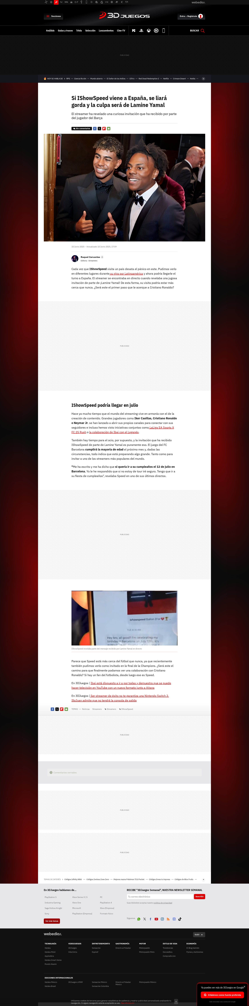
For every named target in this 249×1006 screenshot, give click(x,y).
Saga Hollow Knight (53, 908)
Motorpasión (144, 948)
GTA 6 (132, 78)
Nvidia (192, 78)
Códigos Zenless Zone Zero (97, 879)
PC (101, 897)
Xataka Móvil (50, 952)
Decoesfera (167, 952)
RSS (168, 918)
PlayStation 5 (50, 897)
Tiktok (180, 918)
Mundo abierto (96, 78)
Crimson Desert (179, 78)
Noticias (86, 709)
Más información (127, 1003)
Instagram (162, 918)
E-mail (108, 128)
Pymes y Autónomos (194, 952)
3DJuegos (124, 15)
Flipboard (104, 128)
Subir (197, 934)
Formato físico (106, 913)
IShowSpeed (127, 709)
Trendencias (168, 948)
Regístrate (192, 16)
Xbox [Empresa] (107, 908)
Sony (47, 913)
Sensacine (96, 948)
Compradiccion (169, 956)
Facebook (95, 128)
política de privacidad (163, 903)
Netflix (166, 78)
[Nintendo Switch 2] (156, 30)
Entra (182, 16)
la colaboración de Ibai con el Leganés (114, 432)
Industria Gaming (52, 902)
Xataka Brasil (50, 986)
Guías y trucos (65, 30)
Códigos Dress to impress (159, 879)
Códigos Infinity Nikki (73, 879)
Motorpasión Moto (146, 952)
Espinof (95, 952)
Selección (90, 30)
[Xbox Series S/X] (149, 30)
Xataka (48, 948)
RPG (68, 78)
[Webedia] (53, 934)
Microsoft (76, 908)
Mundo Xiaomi (50, 964)
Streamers (97, 709)
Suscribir (200, 896)
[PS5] (141, 30)
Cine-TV (121, 30)
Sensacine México (99, 982)
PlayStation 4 (106, 902)
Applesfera (49, 956)
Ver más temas (51, 921)
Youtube (156, 918)
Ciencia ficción (80, 78)
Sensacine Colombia (100, 986)
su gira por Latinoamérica (126, 273)
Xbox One (76, 902)
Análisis (50, 30)
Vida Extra (72, 952)
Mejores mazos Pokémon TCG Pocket (129, 879)
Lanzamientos (106, 30)
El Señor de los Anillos (116, 78)
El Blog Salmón (192, 948)
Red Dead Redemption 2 (149, 78)
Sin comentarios (83, 128)
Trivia (79, 30)
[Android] (164, 30)
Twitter (99, 128)
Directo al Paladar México (123, 983)
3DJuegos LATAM (75, 982)
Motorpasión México (147, 982)
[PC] (134, 30)
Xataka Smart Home (53, 960)
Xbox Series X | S (79, 897)
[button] (92, 257)
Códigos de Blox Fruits (184, 879)
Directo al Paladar (123, 948)
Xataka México (51, 982)
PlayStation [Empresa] (82, 913)
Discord (174, 918)
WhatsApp (138, 918)
